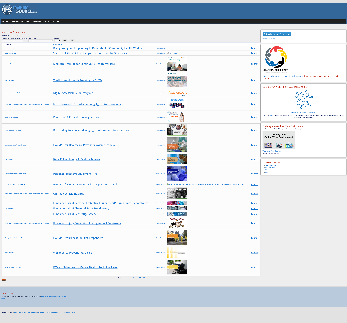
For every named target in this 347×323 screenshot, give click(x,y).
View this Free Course (272, 151)
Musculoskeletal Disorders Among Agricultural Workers (87, 104)
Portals (5, 21)
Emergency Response (12, 117)
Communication (10, 53)
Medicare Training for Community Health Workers (84, 64)
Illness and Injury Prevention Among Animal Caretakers (87, 223)
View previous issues (269, 39)
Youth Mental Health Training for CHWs (77, 80)
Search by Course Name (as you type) (14, 38)
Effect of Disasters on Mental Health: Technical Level (85, 267)
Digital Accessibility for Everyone (73, 93)
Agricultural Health (11, 104)
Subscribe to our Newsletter (277, 34)
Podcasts (51, 21)
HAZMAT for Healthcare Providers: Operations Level (85, 184)
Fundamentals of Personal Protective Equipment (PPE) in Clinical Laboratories (100, 203)
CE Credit (57, 38)
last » (144, 277)
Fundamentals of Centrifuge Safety (74, 214)
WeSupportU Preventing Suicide (72, 252)
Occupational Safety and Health (29, 104)
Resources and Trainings (303, 112)
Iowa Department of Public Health (25, 312)
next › (140, 277)
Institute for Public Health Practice (49, 312)
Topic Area (32, 38)
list (271, 115)
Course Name (57, 44)
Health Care (9, 64)
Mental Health (9, 80)
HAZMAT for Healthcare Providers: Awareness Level (84, 145)
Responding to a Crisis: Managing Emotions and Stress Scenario (91, 130)
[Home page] (19, 15)
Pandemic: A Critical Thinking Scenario (76, 117)
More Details (160, 48)
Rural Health (44, 104)
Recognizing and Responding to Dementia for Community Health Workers (98, 48)
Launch (254, 48)
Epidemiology (9, 159)
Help (59, 21)
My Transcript (270, 167)
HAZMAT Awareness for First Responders (78, 238)
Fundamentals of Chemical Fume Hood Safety (81, 208)
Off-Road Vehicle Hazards (68, 193)
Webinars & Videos (39, 21)
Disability (19, 93)
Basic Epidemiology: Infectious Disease (76, 159)
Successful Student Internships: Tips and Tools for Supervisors (90, 53)
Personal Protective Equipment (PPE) (75, 173)
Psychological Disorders (13, 130)
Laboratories (9, 203)
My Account (269, 170)
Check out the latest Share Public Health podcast (283, 76)
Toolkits (28, 21)
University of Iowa (69, 312)
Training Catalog (16, 21)
